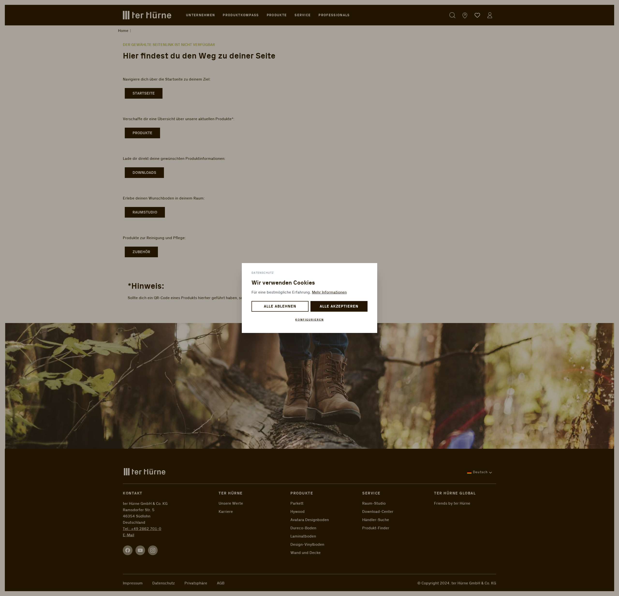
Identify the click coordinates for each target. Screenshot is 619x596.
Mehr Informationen (329, 292)
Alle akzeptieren (339, 306)
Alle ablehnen (280, 306)
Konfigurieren (309, 320)
